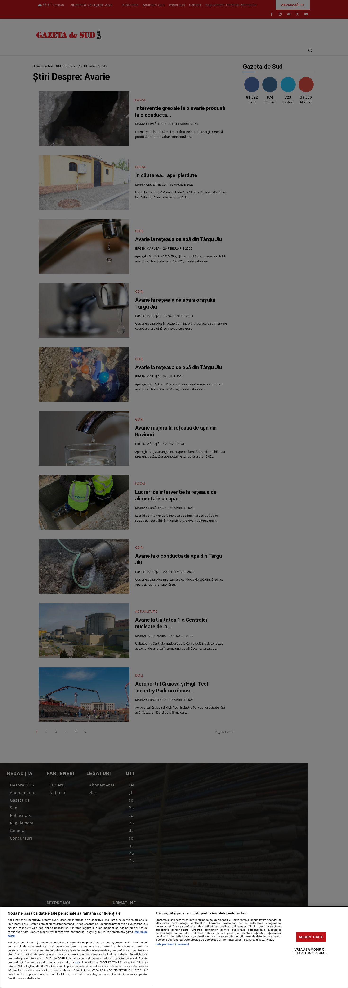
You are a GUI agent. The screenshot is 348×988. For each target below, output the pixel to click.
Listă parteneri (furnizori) (172, 944)
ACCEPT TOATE (311, 937)
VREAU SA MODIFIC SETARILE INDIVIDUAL (309, 951)
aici (77, 962)
